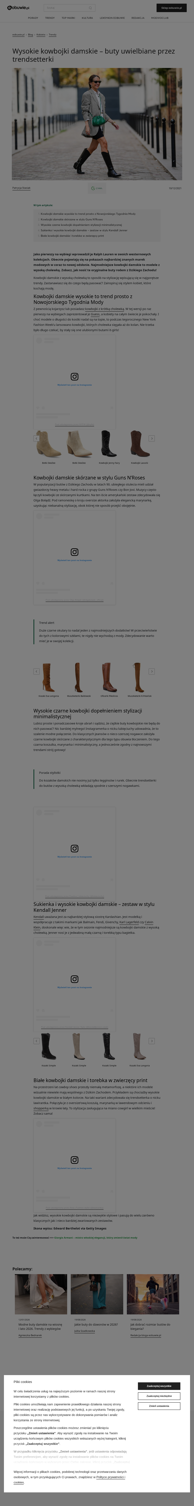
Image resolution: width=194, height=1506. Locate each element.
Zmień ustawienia (159, 1406)
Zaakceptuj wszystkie (159, 1386)
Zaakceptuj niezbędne (159, 1396)
